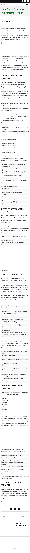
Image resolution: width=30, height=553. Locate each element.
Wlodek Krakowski (13, 24)
